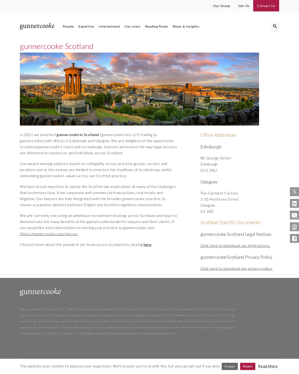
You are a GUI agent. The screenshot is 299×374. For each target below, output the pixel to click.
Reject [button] (247, 366)
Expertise (86, 26)
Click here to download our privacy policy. (236, 268)
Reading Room (156, 26)
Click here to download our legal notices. (235, 245)
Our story (132, 26)
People (68, 26)
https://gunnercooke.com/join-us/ (49, 233)
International (109, 26)
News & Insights (186, 26)
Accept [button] (229, 366)
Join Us (243, 6)
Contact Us (266, 6)
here (147, 244)
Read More (268, 366)
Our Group (221, 6)
